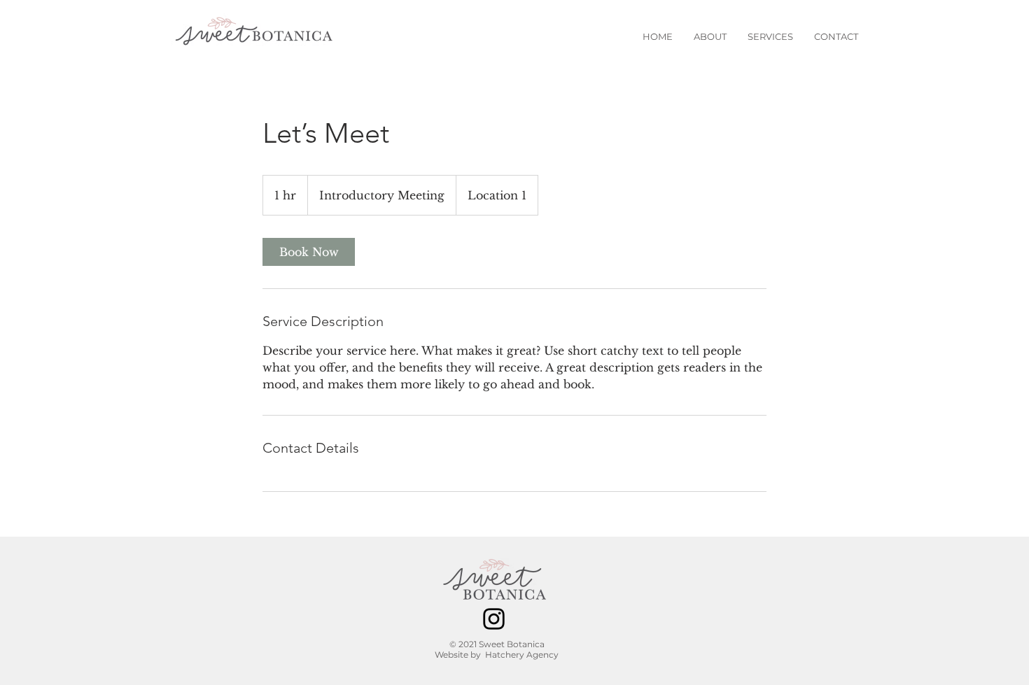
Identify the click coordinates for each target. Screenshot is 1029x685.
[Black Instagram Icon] (493, 619)
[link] (308, 252)
